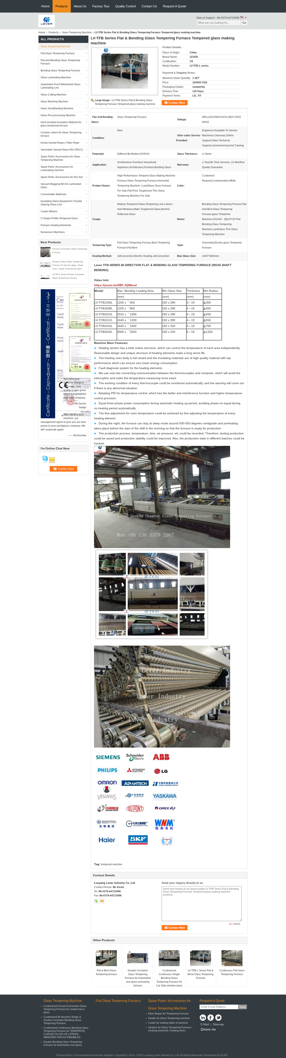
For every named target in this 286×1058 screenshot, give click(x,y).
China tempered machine (88, 1055)
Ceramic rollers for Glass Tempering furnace (61, 134)
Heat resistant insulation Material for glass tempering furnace (61, 124)
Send (242, 1007)
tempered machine (111, 864)
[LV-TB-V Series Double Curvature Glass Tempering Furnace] (45, 277)
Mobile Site (209, 1029)
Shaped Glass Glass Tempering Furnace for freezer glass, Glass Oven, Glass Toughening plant (67, 265)
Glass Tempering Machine (77, 32)
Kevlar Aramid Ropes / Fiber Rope (60, 142)
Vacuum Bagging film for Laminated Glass (61, 186)
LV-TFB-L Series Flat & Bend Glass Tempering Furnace (201, 974)
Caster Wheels (49, 211)
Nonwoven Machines (53, 232)
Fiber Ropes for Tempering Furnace (168, 1013)
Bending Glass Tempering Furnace (60, 70)
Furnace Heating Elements (56, 225)
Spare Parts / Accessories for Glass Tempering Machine (60, 158)
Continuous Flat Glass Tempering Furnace (232, 972)
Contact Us (149, 6)
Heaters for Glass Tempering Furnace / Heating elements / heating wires (170, 1029)
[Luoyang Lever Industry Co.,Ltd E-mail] (102, 901)
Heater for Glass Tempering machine (169, 1018)
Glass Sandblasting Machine (57, 108)
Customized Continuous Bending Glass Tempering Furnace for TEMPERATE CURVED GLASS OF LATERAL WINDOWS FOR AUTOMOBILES (66, 1032)
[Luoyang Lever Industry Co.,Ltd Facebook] (210, 1017)
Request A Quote (174, 6)
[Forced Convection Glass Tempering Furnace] (45, 251)
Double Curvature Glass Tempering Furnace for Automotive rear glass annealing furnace (138, 978)
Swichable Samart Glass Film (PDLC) (62, 149)
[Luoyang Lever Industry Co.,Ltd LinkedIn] (203, 1017)
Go (244, 22)
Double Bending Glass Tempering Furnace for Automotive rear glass (63, 1043)
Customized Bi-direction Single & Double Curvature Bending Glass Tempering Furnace (62, 1020)
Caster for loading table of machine (168, 1022)
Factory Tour (101, 6)
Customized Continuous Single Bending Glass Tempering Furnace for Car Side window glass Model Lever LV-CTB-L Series (169, 982)
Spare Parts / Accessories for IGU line (62, 177)
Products (61, 6)
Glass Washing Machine (54, 101)
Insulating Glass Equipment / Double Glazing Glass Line (61, 203)
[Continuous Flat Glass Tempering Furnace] (232, 958)
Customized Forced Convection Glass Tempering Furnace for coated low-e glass (65, 1009)
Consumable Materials (53, 194)
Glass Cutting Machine (53, 94)
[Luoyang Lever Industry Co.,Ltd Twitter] (218, 1017)
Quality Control (125, 6)
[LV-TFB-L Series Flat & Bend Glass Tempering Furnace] (200, 958)
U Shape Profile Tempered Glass (59, 218)
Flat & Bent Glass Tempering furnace (106, 972)
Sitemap (218, 1024)
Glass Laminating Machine (56, 77)
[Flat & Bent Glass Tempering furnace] (106, 958)
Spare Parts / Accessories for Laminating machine (57, 168)
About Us (80, 6)
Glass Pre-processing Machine (58, 115)
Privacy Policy (64, 1055)
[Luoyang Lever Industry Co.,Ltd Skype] (96, 901)
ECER (223, 1055)
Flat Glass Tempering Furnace (58, 53)
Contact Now (177, 102)
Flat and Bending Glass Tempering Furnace (60, 62)
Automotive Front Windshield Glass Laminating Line (60, 86)
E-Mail (205, 1024)
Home (45, 6)
